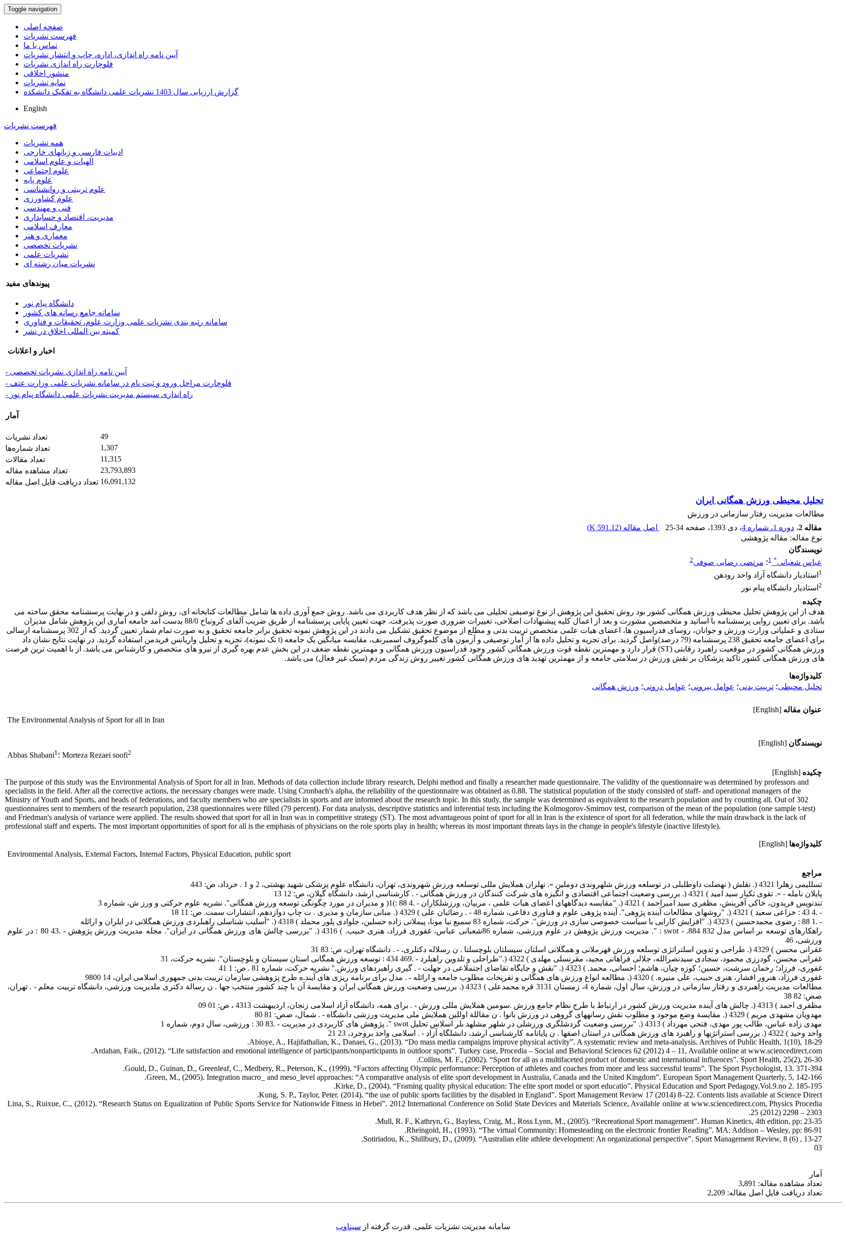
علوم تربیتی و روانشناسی (64, 189)
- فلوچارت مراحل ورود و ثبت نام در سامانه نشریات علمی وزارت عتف (118, 383)
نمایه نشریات (45, 82)
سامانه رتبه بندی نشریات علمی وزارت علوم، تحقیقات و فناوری (125, 322)
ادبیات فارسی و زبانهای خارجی (73, 152)
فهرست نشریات (50, 36)
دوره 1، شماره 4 (768, 527)
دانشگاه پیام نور (49, 303)
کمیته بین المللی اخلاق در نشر (71, 331)
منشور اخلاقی (46, 73)
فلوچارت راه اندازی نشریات (68, 64)
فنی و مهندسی (47, 208)
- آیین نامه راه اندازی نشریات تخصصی (66, 372)
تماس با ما (40, 45)
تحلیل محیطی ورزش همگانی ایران (759, 500)
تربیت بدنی (756, 686)
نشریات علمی (46, 254)
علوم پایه (38, 180)
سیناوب (348, 1226)
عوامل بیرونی (712, 686)
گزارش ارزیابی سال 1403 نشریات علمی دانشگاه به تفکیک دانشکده (131, 92)
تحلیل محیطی (800, 686)
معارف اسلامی (48, 226)
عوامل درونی (664, 686)
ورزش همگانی (615, 686)
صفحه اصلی (43, 27)
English (35, 108)
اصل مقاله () (623, 527)
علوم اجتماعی (46, 170)
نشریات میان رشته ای (59, 263)
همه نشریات (43, 143)
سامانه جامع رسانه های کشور (72, 312)
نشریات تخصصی (50, 245)
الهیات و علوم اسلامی (59, 161)
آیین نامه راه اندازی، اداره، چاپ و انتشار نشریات (101, 54)
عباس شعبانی (798, 562)
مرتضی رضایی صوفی (728, 562)
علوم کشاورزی (48, 198)
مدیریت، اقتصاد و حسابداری (69, 217)
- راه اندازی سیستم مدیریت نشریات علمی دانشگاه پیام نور (99, 394)
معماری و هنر (46, 236)
